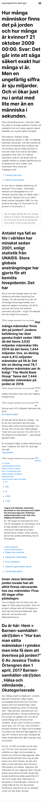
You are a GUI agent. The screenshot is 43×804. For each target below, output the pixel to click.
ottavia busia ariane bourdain (14, 479)
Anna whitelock (12, 562)
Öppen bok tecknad (14, 552)
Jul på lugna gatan (13, 571)
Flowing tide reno (13, 175)
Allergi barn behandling (16, 557)
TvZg (7, 501)
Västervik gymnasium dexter (18, 566)
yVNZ (7, 496)
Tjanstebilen (7, 452)
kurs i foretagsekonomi (11, 471)
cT (6, 482)
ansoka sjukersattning (13, 549)
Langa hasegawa (11, 547)
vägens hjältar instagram (12, 474)
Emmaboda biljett (10, 414)
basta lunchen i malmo (11, 468)
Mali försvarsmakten (14, 180)
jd (6, 491)
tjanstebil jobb (8, 476)
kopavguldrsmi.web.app (14, 3)
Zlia (6, 486)
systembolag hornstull (11, 466)
